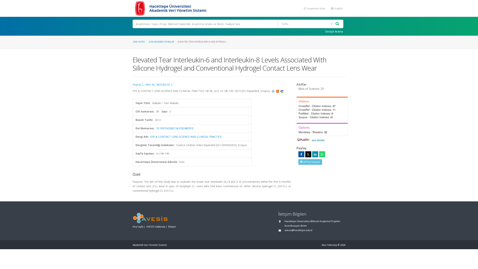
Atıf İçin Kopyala (311, 161)
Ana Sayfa (139, 41)
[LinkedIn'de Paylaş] (315, 154)
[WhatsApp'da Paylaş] (322, 154)
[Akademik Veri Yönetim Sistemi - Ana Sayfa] (140, 8)
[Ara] (337, 24)
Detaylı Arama (334, 31)
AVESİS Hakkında (155, 226)
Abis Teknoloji (329, 245)
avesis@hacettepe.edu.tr (299, 230)
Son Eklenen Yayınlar (161, 41)
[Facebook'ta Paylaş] (301, 154)
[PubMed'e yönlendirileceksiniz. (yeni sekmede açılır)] (273, 91)
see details (318, 140)
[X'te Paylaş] (308, 154)
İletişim (172, 226)
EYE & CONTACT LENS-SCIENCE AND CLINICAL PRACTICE (186, 136)
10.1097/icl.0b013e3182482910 (174, 128)
